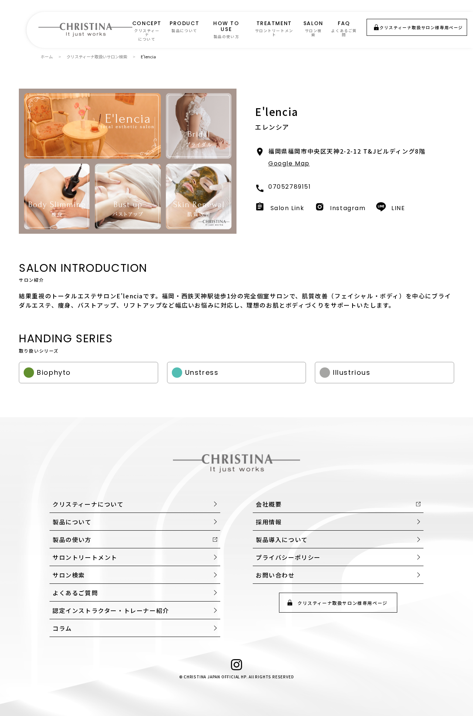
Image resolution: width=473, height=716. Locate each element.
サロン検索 (68, 575)
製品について (72, 521)
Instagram (347, 207)
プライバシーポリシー (288, 557)
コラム (62, 628)
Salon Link (287, 207)
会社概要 (269, 504)
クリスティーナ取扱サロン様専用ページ (421, 27)
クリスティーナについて (88, 504)
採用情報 (269, 521)
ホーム (47, 56)
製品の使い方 (72, 539)
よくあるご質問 (75, 592)
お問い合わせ (275, 575)
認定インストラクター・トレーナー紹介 (110, 610)
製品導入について (282, 539)
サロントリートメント (85, 557)
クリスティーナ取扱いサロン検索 (97, 56)
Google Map (289, 163)
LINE (398, 207)
